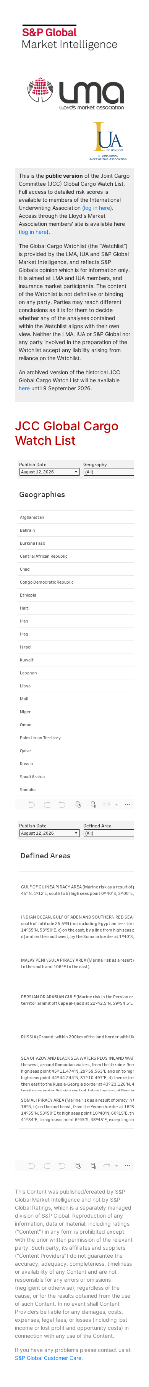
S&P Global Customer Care (48, 1358)
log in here (97, 207)
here (24, 388)
